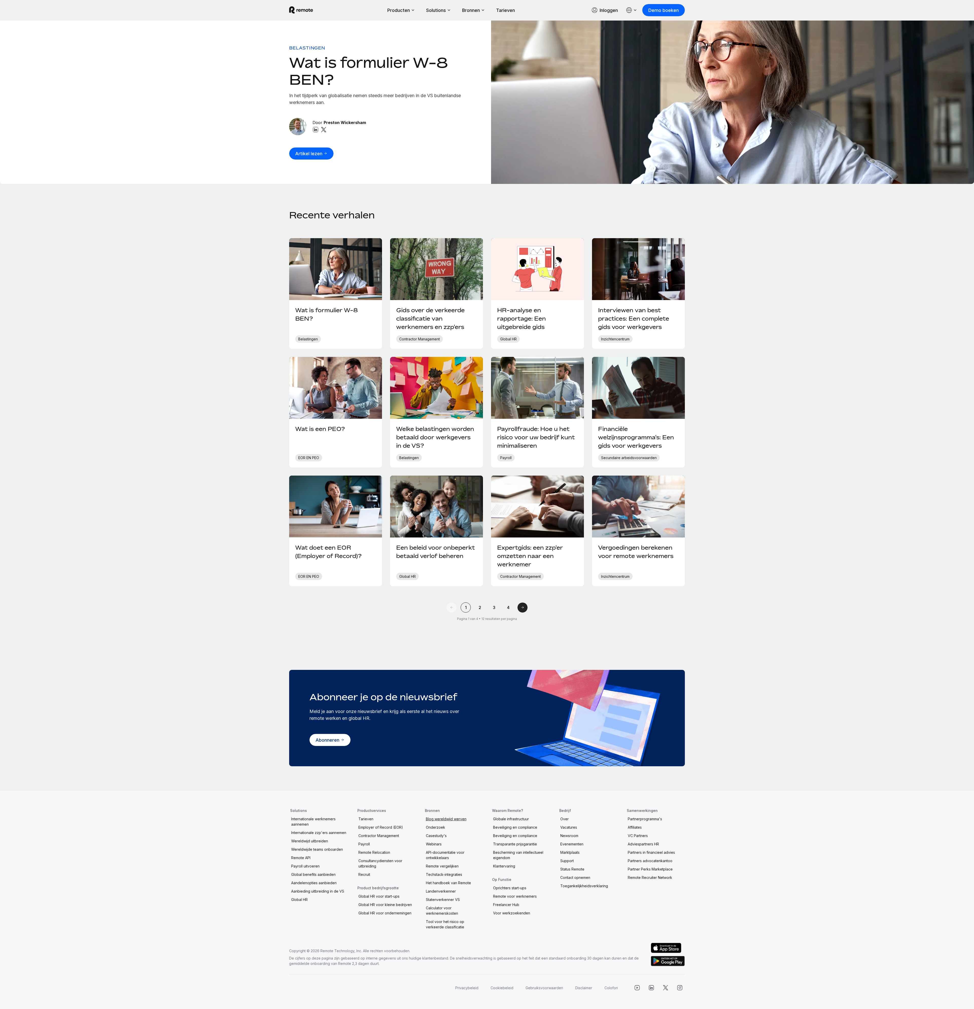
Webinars (434, 844)
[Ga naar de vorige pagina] (451, 607)
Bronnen (471, 10)
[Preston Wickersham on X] (324, 130)
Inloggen (609, 10)
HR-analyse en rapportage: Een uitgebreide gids (521, 318)
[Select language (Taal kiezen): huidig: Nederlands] (631, 10)
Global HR (299, 899)
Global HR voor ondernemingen (384, 913)
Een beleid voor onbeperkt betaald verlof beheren (435, 551)
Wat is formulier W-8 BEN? (368, 71)
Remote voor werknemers (515, 896)
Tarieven (505, 10)
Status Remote (572, 869)
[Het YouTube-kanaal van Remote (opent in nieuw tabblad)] (637, 988)
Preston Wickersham (345, 122)
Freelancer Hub (506, 904)
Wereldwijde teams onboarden (317, 849)
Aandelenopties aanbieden (314, 883)
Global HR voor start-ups (378, 896)
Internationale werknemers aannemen (313, 821)
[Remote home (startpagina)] (301, 10)
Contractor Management (378, 835)
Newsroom (569, 835)
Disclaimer (583, 988)
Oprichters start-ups (509, 888)
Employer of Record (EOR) (380, 827)
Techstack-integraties (444, 874)
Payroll (364, 844)
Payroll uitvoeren (305, 866)
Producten (398, 10)
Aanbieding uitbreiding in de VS (317, 891)
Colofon (611, 988)
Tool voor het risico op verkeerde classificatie (445, 924)
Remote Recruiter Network (650, 877)
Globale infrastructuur (511, 819)
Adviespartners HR (643, 844)
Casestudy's (436, 835)
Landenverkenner (441, 891)
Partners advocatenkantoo (650, 861)
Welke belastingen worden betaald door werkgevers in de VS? (435, 437)
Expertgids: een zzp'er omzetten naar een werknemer (530, 556)
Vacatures (568, 827)
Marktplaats (570, 852)
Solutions (436, 10)
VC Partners (638, 835)
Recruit (364, 874)
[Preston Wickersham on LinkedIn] (315, 130)
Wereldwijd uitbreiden (309, 841)
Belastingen (307, 47)
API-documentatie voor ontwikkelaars (445, 855)
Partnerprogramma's (645, 819)
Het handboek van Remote (448, 883)
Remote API (300, 858)
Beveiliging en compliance (515, 827)
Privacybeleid (466, 988)
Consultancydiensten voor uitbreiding (380, 863)
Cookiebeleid (502, 988)
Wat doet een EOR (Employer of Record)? (328, 551)
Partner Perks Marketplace (650, 869)
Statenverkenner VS (443, 899)
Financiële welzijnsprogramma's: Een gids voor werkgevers (636, 437)
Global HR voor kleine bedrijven (385, 904)
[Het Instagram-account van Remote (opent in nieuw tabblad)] (680, 988)
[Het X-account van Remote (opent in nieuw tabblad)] (665, 988)
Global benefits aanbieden (313, 874)
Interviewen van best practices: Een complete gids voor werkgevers (633, 318)
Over (564, 819)
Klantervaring (504, 866)
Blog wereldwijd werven (446, 819)
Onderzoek (435, 827)
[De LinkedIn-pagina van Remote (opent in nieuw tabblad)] (651, 988)
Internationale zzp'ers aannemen (318, 832)
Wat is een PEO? (320, 429)
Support (567, 861)
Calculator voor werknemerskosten (442, 910)
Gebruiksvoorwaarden (544, 988)
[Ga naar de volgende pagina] (522, 607)
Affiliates (635, 827)
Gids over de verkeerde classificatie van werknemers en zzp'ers (430, 318)
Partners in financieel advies (651, 852)
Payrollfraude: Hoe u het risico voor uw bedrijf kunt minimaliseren (536, 437)
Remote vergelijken (442, 866)
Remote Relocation (374, 852)
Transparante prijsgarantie (515, 844)
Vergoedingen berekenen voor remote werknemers (635, 551)
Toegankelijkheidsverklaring (584, 886)
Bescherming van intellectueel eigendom (518, 855)
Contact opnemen (575, 877)
